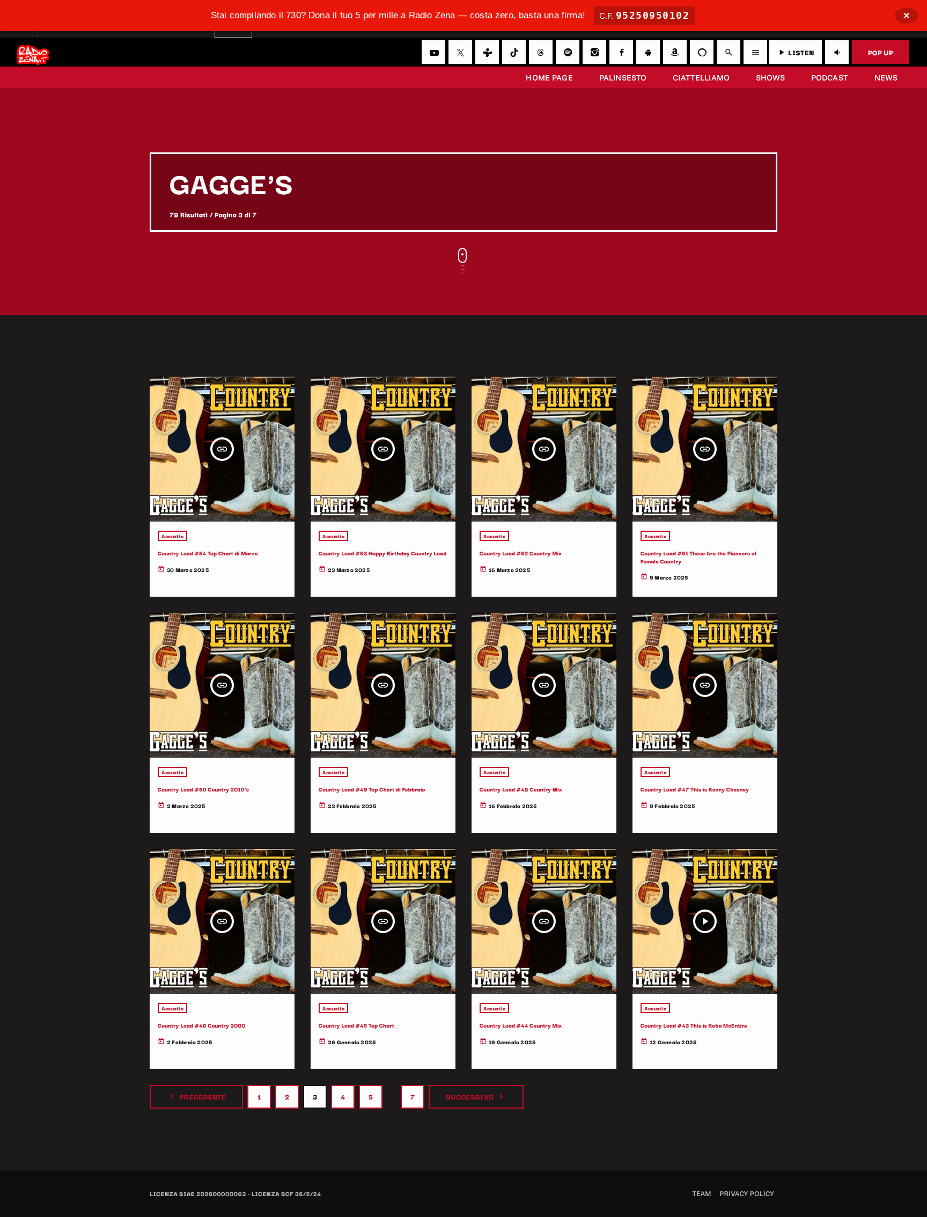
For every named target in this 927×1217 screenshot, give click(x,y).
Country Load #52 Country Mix (521, 553)
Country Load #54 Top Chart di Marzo (208, 553)
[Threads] (541, 52)
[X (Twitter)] (460, 52)
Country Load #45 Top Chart (356, 1025)
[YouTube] (433, 52)
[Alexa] (701, 52)
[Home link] (33, 52)
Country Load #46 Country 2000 (201, 1025)
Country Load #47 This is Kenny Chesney (695, 789)
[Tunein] (487, 52)
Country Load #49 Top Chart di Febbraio (372, 789)
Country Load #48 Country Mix (521, 789)
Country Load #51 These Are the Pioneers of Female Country (699, 556)
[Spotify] (567, 52)
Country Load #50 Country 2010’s (203, 789)
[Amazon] (675, 52)
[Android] (648, 52)
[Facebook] (621, 52)
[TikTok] (514, 52)
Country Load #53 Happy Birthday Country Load (383, 553)
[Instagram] (594, 52)
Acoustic (172, 536)
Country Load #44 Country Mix (521, 1025)
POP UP (880, 52)
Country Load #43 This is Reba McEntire (694, 1025)
